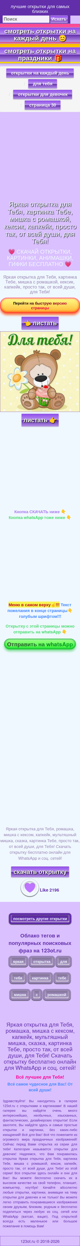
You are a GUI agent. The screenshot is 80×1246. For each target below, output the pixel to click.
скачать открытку (40, 871)
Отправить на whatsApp (40, 644)
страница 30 (42, 104)
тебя (18, 978)
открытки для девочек (43, 94)
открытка (41, 961)
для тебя (42, 83)
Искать (59, 19)
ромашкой (56, 994)
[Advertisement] (40, 156)
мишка (20, 994)
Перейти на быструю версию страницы (40, 305)
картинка (40, 978)
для (63, 961)
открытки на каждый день (40, 72)
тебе (62, 978)
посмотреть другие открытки (40, 918)
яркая (18, 961)
